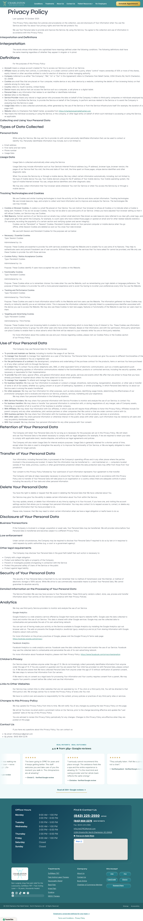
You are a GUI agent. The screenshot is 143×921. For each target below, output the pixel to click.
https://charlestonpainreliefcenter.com (75, 111)
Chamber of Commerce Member (89, 885)
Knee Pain (52, 888)
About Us (60, 4)
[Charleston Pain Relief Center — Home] (14, 3)
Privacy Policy (80, 918)
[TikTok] (20, 893)
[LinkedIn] (27, 895)
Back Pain (52, 885)
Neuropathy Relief (55, 881)
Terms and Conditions (66, 918)
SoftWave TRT (53, 873)
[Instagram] (16, 893)
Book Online (82, 881)
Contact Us (71, 4)
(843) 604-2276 (83, 821)
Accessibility (135, 906)
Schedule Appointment (128, 4)
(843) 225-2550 (87, 816)
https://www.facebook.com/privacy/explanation (100, 654)
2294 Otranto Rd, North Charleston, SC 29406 (93, 832)
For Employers (101, 4)
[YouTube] (24, 893)
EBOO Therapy (54, 896)
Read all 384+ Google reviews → (71, 790)
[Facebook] (12, 893)
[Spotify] (28, 893)
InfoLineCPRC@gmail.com (85, 828)
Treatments (49, 4)
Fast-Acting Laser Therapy (58, 877)
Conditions (38, 4)
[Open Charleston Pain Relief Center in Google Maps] (101, 849)
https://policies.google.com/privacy (27, 639)
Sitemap (125, 906)
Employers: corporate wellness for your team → (71, 914)
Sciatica (51, 892)
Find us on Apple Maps (85, 836)
